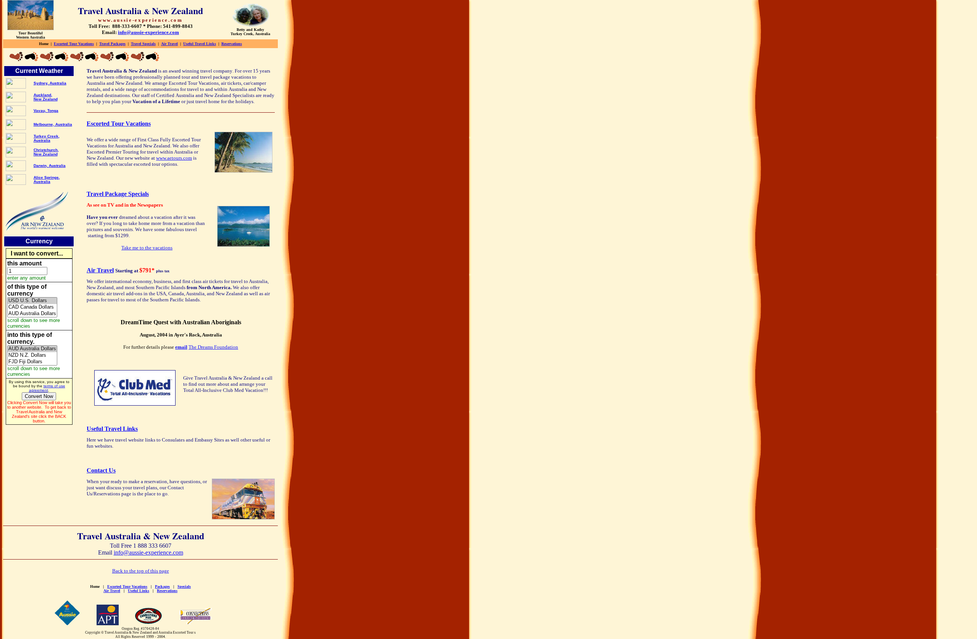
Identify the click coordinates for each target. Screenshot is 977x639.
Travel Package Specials (118, 194)
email (181, 347)
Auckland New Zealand (46, 97)
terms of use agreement (47, 388)
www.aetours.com (174, 158)
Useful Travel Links (199, 44)
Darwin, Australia (50, 165)
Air (169, 44)
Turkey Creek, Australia (47, 138)
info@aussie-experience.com (148, 552)
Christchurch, (46, 150)
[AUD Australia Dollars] (32, 314)
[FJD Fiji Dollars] (32, 362)
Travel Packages (112, 44)
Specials (184, 586)
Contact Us (101, 470)
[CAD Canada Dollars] (32, 307)
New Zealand (46, 154)
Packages (162, 586)
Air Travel (100, 270)
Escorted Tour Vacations (74, 44)
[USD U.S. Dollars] (32, 301)
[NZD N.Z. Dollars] (32, 355)
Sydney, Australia (50, 83)
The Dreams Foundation (213, 347)
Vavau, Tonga (46, 110)
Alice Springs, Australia (47, 179)
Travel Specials (143, 44)
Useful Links (138, 591)
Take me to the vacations (147, 248)
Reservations (231, 44)
